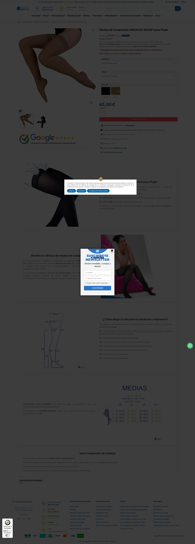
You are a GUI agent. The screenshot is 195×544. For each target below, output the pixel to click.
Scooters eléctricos (78, 519)
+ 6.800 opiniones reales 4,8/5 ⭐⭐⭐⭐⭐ (56, 2)
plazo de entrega (112, 152)
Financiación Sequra (103, 509)
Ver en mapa (23, 514)
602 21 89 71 (53, 512)
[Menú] (11, 520)
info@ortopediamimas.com (57, 531)
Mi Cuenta (157, 509)
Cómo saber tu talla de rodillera (132, 525)
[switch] (7, 535)
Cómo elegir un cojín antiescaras (133, 519)
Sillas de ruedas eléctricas (80, 516)
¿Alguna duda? (108, 148)
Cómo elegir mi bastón (129, 516)
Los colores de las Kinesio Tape (132, 522)
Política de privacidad (161, 522)
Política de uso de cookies (163, 516)
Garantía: (105, 139)
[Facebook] (19, 519)
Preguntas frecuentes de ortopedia (134, 506)
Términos (113, 541)
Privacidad (105, 541)
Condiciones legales (161, 519)
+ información (129, 125)
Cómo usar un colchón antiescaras (133, 509)
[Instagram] (24, 519)
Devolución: (106, 143)
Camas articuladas (77, 522)
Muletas (73, 509)
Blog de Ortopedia (160, 506)
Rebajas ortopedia (160, 513)
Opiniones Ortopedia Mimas (107, 525)
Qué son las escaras (128, 513)
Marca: (118, 36)
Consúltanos (106, 152)
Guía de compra (126, 528)
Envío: (104, 134)
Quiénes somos (102, 513)
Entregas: (106, 130)
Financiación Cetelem (104, 506)
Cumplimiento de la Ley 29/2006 (166, 525)
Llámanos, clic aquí (120, 148)
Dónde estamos (102, 516)
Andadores (74, 506)
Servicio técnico (102, 522)
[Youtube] (29, 519)
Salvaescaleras (75, 525)
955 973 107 (48, 10)
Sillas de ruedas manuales (80, 513)
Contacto (100, 519)
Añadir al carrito (138, 119)
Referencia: (103, 36)
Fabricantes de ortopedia (80, 528)
